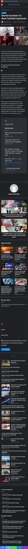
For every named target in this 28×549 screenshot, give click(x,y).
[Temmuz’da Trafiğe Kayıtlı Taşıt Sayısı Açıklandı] (21, 266)
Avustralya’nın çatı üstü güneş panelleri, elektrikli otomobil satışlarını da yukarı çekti (20, 289)
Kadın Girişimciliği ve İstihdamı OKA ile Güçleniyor (6, 273)
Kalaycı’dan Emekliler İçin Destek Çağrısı (18, 477)
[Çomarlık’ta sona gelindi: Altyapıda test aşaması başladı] (6, 393)
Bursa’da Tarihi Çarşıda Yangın (11, 1)
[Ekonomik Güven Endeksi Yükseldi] (6, 441)
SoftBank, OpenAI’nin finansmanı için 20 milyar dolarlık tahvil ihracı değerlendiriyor (13, 406)
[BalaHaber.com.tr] (14, 4)
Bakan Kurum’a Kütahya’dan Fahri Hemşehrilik (18, 385)
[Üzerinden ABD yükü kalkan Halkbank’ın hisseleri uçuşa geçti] (6, 400)
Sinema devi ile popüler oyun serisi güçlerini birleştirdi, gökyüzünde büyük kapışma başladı (6, 289)
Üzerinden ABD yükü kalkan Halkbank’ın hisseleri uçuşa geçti (18, 400)
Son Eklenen (14, 356)
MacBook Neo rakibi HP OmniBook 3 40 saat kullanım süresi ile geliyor (20, 257)
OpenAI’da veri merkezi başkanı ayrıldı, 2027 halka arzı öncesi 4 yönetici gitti (14, 446)
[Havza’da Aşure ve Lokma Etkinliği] (6, 413)
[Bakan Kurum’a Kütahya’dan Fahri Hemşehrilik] (6, 387)
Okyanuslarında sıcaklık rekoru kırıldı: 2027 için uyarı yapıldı (7, 256)
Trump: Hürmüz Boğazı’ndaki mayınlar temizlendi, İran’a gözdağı (12, 434)
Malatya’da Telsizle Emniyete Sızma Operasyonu (16, 471)
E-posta (3, 329)
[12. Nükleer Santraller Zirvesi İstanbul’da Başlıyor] (6, 420)
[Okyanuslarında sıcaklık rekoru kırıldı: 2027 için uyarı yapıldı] (7, 250)
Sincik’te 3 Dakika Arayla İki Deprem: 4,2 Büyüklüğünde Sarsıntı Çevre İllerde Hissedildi (18, 427)
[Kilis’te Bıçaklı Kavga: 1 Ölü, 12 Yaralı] (6, 465)
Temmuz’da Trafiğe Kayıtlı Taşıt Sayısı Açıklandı (20, 273)
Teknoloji (10, 9)
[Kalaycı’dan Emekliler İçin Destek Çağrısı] (6, 479)
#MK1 (16, 159)
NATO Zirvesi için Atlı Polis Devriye (11, 367)
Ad (2, 324)
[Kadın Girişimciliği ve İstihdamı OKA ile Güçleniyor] (7, 266)
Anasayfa (4, 9)
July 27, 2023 (9, 170)
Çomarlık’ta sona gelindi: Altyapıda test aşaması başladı (18, 393)
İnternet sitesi (4, 335)
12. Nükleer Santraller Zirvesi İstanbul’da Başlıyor (18, 418)
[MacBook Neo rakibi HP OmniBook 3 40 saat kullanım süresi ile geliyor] (21, 250)
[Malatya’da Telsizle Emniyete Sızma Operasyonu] (6, 472)
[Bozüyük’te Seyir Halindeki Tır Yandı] (6, 458)
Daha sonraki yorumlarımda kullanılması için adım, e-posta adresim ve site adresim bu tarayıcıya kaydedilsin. (14, 343)
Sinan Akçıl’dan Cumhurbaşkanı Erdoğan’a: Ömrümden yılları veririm (13, 380)
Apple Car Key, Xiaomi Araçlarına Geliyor (13, 375)
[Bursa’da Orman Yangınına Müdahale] (6, 363)
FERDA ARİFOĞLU (7, 22)
